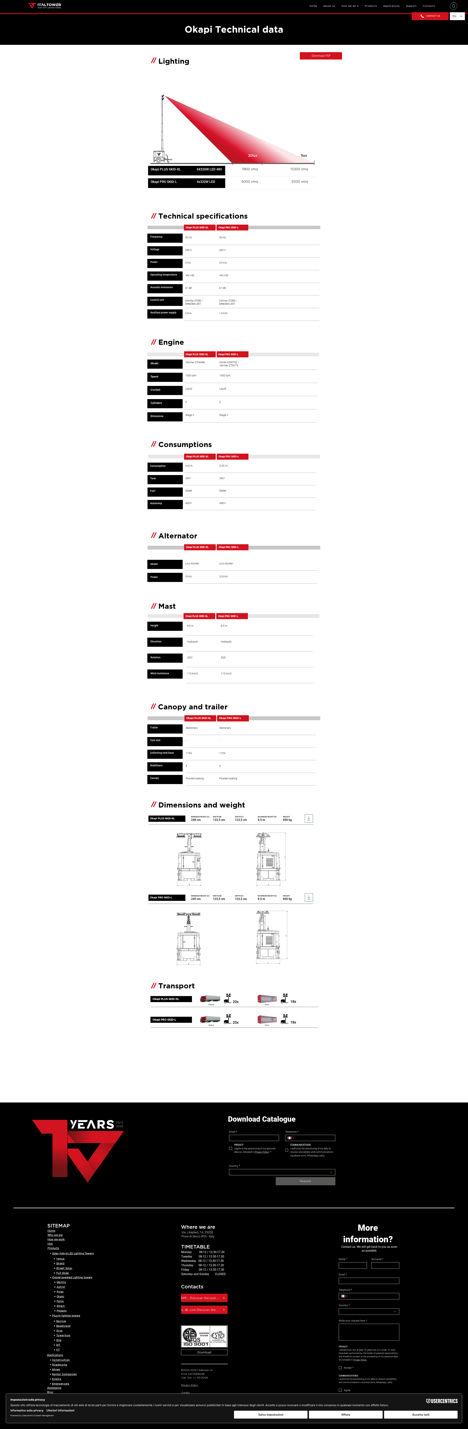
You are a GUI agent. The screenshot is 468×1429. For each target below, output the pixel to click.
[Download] (309, 818)
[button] (371, 6)
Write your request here (353, 1320)
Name (343, 1259)
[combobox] (282, 1172)
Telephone (292, 1131)
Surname (377, 1259)
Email (233, 1131)
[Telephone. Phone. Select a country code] (291, 1137)
